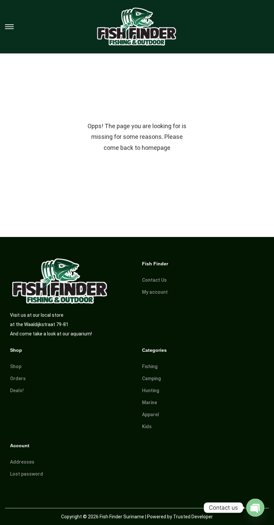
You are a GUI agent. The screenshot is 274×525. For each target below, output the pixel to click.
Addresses (22, 462)
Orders (18, 378)
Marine (149, 402)
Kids (147, 426)
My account (155, 292)
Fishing (149, 366)
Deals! (17, 390)
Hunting (150, 390)
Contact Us (154, 280)
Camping (151, 378)
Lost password (26, 474)
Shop (15, 366)
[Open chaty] (255, 508)
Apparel (150, 414)
